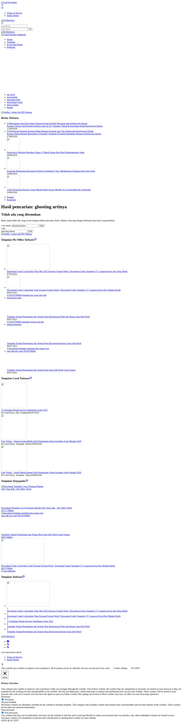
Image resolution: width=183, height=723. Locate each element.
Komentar (11, 200)
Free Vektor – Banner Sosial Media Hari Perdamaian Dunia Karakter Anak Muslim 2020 (41, 441)
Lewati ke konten (9, 2)
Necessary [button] (5, 696)
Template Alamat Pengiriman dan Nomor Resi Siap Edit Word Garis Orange (41, 370)
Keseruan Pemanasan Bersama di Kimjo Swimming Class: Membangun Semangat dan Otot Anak (51, 171)
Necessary (9, 699)
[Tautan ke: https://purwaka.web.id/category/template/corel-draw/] (30, 378)
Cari (3, 228)
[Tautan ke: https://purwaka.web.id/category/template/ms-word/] (35, 239)
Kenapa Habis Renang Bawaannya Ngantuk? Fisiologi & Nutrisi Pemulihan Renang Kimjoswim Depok (54, 134)
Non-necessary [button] (8, 710)
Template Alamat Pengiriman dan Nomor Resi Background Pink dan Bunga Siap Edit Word (48, 316)
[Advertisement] (91, 71)
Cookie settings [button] (120, 668)
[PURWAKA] (8, 20)
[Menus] (2, 5)
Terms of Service (14, 657)
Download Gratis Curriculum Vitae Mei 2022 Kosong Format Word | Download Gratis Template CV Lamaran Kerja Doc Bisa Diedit (67, 271)
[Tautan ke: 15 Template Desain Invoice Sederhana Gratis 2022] (14, 407)
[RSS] (8, 647)
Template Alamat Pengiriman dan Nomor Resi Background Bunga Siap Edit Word (44, 343)
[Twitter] (8, 644)
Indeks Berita (13, 659)
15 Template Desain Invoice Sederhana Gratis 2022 (24, 410)
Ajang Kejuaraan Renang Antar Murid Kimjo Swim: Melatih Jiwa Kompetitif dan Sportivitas (49, 189)
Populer (10, 197)
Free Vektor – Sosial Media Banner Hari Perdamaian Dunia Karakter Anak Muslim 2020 (41, 472)
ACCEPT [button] (135, 668)
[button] (30, 29)
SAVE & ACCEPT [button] (10, 720)
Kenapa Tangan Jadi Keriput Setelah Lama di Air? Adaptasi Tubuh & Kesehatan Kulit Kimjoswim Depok (55, 126)
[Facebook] (8, 641)
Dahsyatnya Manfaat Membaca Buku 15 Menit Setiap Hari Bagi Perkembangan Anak (45, 152)
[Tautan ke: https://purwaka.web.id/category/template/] (27, 480)
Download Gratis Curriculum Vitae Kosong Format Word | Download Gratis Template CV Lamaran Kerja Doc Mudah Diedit (64, 290)
